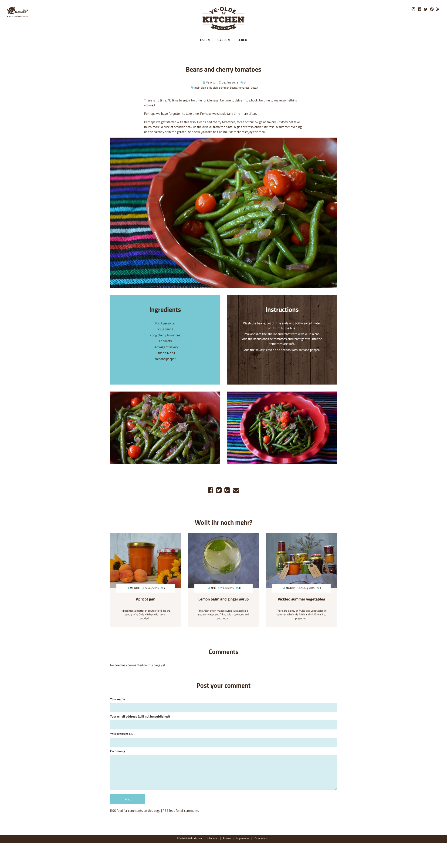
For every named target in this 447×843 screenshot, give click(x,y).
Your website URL (122, 733)
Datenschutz (261, 838)
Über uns (212, 838)
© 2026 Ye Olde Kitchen (189, 838)
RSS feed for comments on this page (135, 810)
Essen (205, 39)
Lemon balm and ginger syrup (223, 599)
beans (233, 87)
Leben (242, 39)
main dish (200, 87)
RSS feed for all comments (181, 810)
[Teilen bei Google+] (227, 490)
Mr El (213, 588)
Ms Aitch (211, 82)
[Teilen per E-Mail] (236, 490)
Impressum (242, 838)
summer (224, 87)
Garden (223, 39)
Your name (117, 699)
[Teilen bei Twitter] (219, 490)
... (150, 618)
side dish (212, 87)
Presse (227, 838)
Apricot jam (145, 599)
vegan (254, 87)
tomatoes (244, 87)
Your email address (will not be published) (140, 716)
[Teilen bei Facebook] (210, 490)
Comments (117, 751)
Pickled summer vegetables (301, 599)
